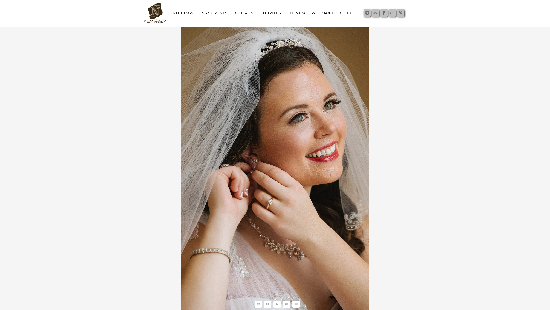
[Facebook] (384, 13)
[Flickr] (392, 13)
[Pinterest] (400, 13)
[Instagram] (367, 13)
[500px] (375, 13)
